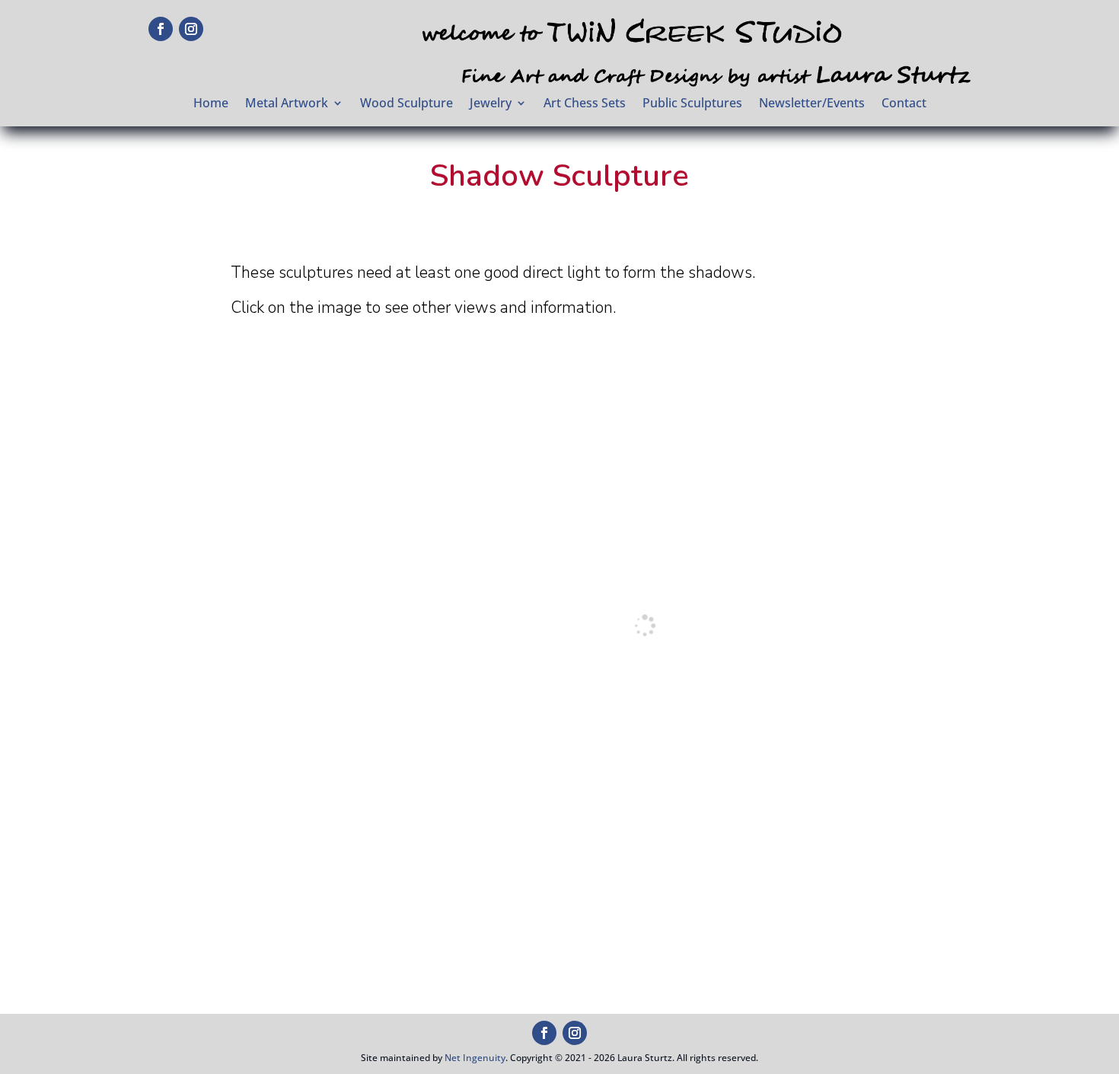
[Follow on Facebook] (160, 29)
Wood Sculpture (406, 104)
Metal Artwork (286, 104)
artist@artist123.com (833, 1031)
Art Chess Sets (585, 104)
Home (210, 104)
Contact (903, 104)
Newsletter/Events (812, 104)
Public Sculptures (692, 104)
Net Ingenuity (475, 1057)
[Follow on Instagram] (191, 29)
